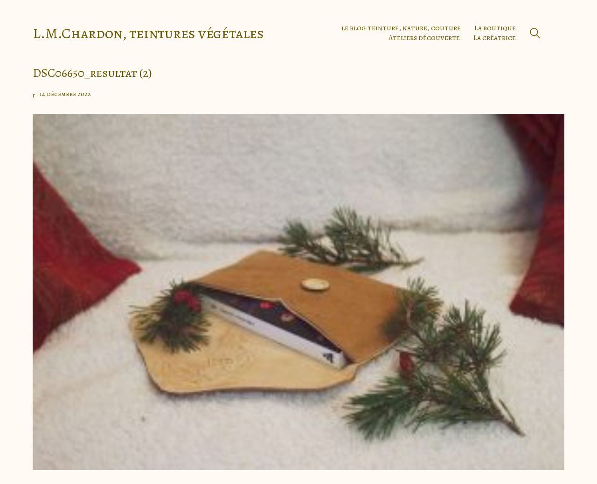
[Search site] (535, 34)
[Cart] (559, 33)
